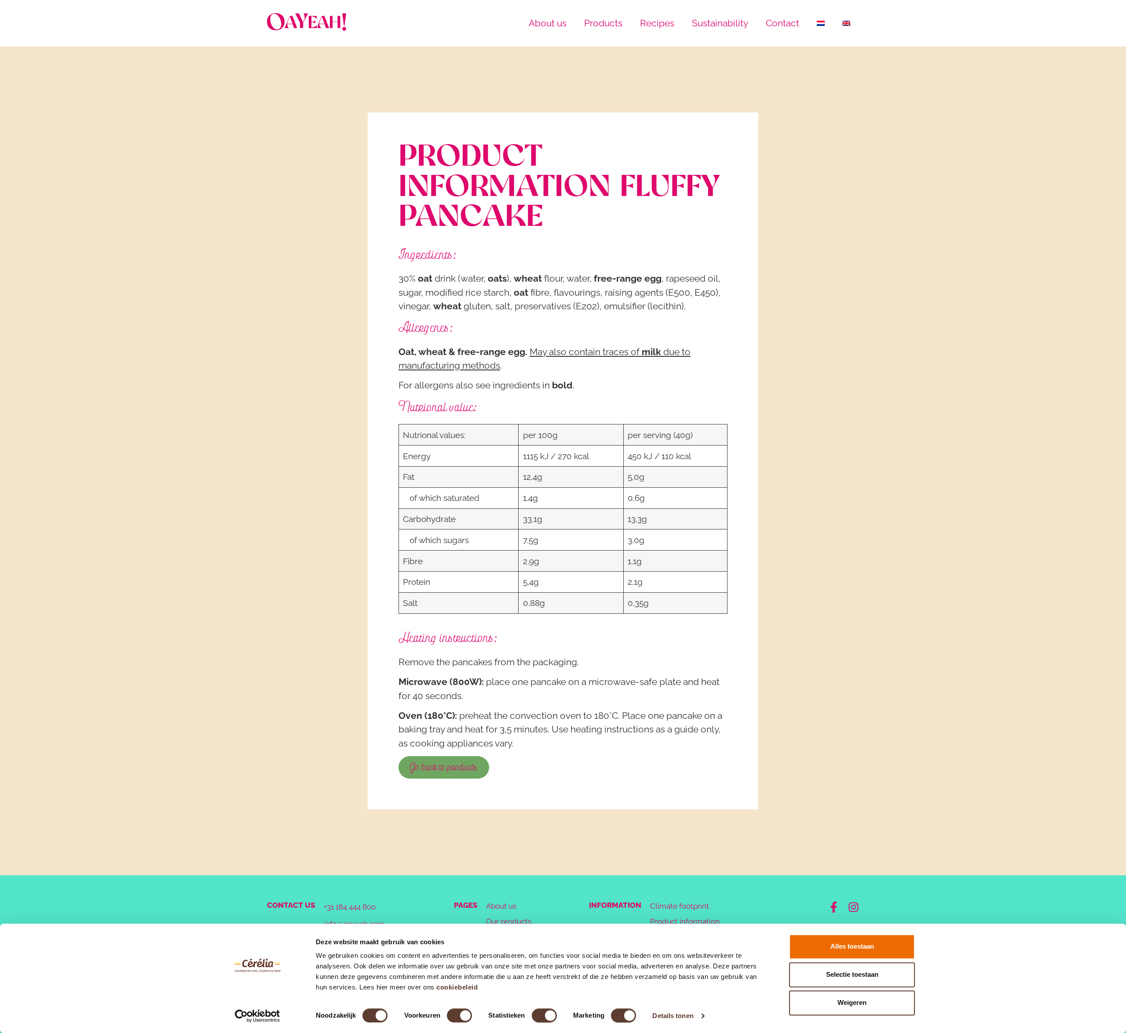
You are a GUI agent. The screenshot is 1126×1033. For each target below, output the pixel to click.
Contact (782, 23)
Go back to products (443, 767)
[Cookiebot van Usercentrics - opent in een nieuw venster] (257, 1015)
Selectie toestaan (852, 974)
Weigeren (851, 1002)
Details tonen (672, 1015)
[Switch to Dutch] (821, 23)
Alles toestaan (852, 946)
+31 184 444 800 (350, 907)
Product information (685, 921)
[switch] (459, 1015)
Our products (508, 921)
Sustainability (720, 23)
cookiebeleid (457, 987)
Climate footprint (679, 906)
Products (603, 23)
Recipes (657, 23)
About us (548, 23)
